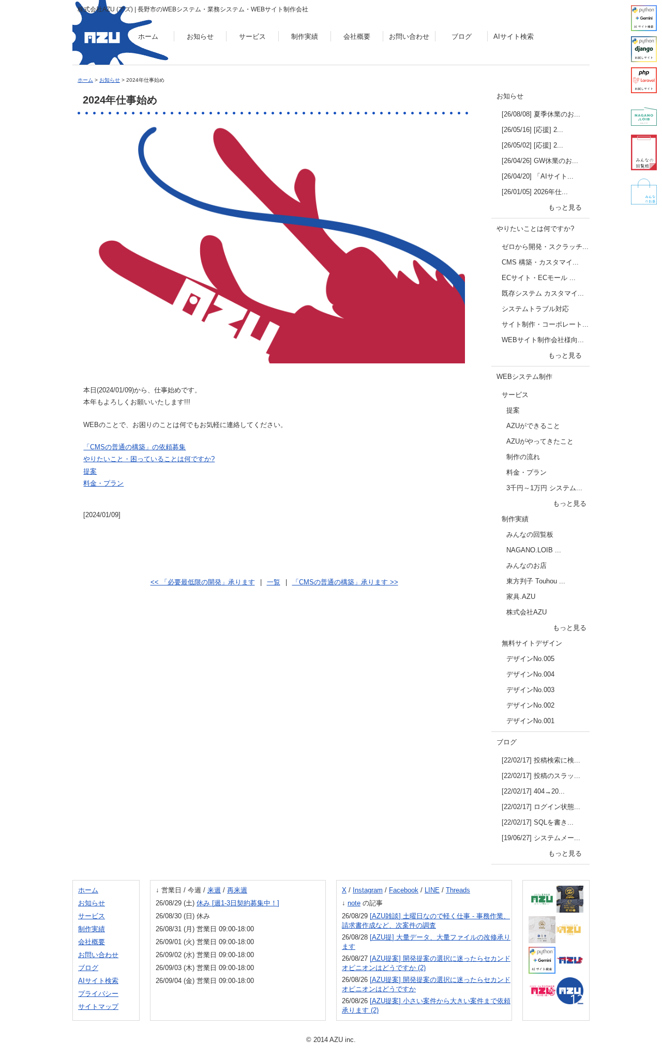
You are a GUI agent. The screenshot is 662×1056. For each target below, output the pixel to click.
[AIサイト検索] (644, 18)
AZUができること (533, 426)
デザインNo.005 (530, 659)
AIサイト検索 (513, 36)
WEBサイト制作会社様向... (543, 340)
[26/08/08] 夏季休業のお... (541, 114)
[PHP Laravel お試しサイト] (644, 80)
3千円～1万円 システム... (544, 488)
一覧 (273, 582)
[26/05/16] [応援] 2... (532, 130)
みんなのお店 (526, 565)
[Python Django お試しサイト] (644, 49)
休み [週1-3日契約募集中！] (238, 903)
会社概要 (356, 36)
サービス (252, 36)
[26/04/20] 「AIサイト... (538, 176)
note (354, 903)
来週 (214, 890)
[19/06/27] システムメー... (541, 838)
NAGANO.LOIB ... (533, 550)
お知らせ (200, 36)
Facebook (403, 890)
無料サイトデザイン (532, 643)
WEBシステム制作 (524, 376)
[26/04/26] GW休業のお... (540, 161)
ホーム (148, 36)
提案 (90, 471)
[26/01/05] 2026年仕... (535, 192)
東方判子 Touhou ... (535, 581)
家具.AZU (520, 596)
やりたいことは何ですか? (535, 228)
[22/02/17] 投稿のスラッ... (541, 776)
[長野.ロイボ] (644, 116)
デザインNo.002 (530, 705)
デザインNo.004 (530, 674)
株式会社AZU (526, 612)
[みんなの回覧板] (644, 152)
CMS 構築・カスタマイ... (540, 262)
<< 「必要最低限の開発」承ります (203, 582)
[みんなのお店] (644, 191)
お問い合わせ (409, 36)
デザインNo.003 (530, 690)
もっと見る (565, 207)
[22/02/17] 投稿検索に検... (541, 760)
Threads (458, 890)
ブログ (462, 36)
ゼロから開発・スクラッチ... (545, 247)
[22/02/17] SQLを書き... (538, 822)
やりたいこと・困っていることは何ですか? (149, 459)
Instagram (368, 890)
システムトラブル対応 (535, 309)
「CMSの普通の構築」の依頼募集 (134, 447)
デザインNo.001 (530, 721)
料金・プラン (103, 483)
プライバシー (98, 994)
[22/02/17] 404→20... (533, 791)
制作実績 (304, 36)
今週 (194, 890)
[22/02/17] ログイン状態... (541, 807)
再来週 (237, 890)
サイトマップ (98, 1006)
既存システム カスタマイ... (543, 293)
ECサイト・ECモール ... (539, 278)
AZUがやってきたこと (540, 441)
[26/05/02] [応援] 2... (532, 145)
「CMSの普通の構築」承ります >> (345, 582)
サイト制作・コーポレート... (545, 324)
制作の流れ (523, 457)
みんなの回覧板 (529, 534)
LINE (432, 890)
